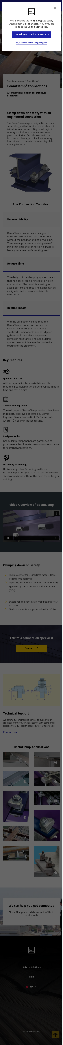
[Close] (55, 8)
